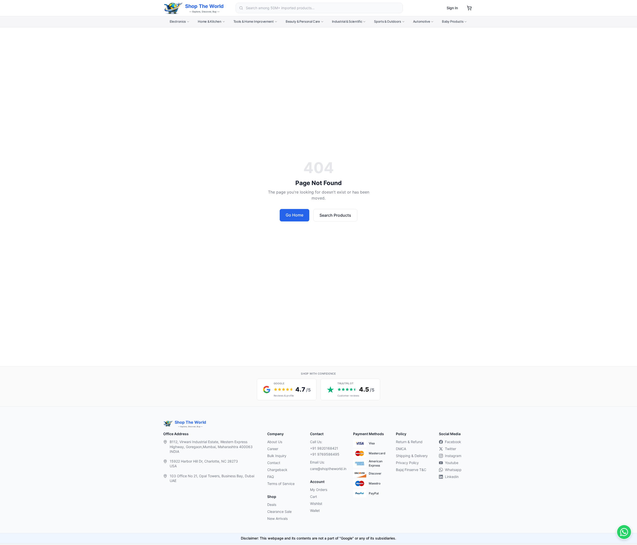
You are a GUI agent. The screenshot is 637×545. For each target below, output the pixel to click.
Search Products (335, 215)
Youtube (451, 463)
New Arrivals (277, 518)
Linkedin (452, 477)
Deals (271, 504)
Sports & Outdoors (387, 21)
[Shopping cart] (469, 7)
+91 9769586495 (324, 454)
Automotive (421, 21)
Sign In (452, 8)
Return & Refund (409, 442)
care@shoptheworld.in (327, 469)
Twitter (450, 449)
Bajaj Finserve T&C (411, 470)
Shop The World (204, 6)
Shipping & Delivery (412, 456)
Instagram (453, 456)
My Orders (318, 489)
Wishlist (316, 503)
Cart (313, 496)
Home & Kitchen (209, 21)
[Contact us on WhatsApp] (624, 532)
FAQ (270, 477)
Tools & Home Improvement (253, 21)
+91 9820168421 (324, 448)
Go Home (294, 214)
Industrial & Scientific (347, 21)
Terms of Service (281, 483)
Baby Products (452, 21)
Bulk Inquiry (276, 456)
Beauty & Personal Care (303, 21)
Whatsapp (453, 470)
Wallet (315, 510)
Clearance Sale (279, 511)
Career (272, 449)
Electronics (178, 21)
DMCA (401, 449)
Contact (273, 463)
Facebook (453, 442)
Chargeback (277, 470)
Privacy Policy (407, 463)
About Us (274, 442)
